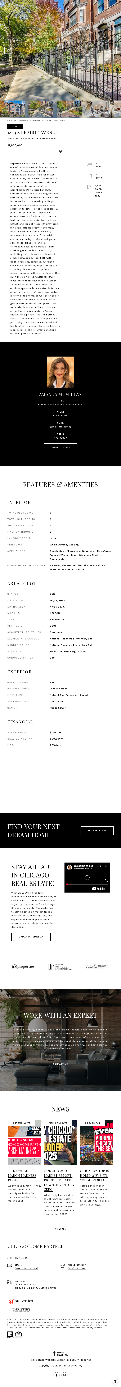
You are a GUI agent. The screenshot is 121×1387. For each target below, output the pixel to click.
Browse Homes (97, 830)
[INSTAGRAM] (64, 1375)
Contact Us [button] (60, 1064)
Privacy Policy (73, 1365)
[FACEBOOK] (56, 1375)
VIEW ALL (60, 1229)
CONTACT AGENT (60, 447)
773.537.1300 (60, 415)
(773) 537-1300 (77, 1268)
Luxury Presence (80, 1359)
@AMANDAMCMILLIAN (31, 937)
